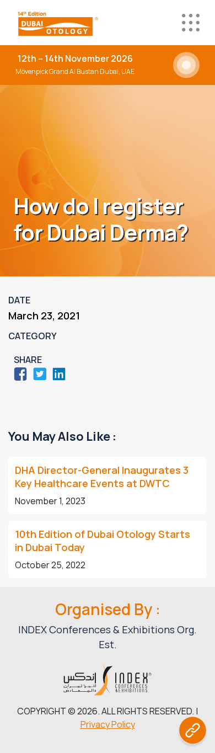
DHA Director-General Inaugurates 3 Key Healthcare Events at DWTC (102, 476)
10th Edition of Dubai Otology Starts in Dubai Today (102, 540)
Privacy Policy (107, 724)
